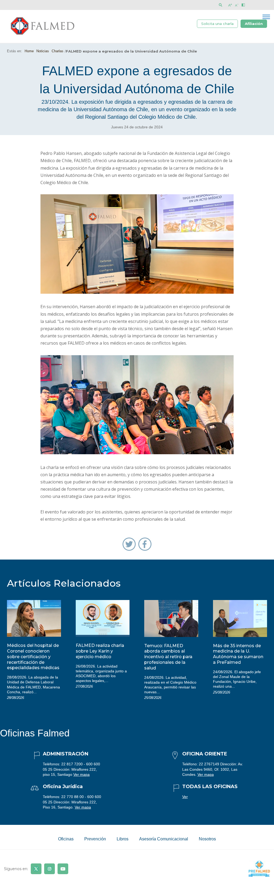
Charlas (57, 51)
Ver (185, 797)
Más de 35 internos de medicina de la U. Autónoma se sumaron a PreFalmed (238, 654)
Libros (122, 839)
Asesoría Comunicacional (163, 839)
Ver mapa (81, 774)
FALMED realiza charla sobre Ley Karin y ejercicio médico (100, 651)
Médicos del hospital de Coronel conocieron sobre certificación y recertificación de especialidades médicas (33, 656)
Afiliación (254, 23)
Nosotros (207, 839)
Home (29, 51)
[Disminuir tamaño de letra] (236, 5)
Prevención (95, 839)
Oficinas (66, 839)
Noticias (42, 51)
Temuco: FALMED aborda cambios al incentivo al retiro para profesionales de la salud (168, 656)
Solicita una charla (217, 23)
